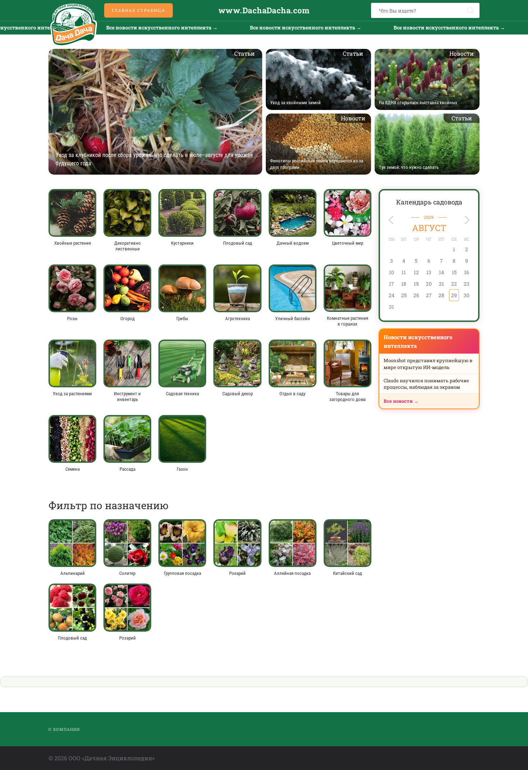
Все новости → (401, 401)
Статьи (244, 53)
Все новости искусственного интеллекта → (136, 27)
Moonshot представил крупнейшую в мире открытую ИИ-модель (428, 363)
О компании (64, 729)
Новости (461, 53)
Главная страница (138, 10)
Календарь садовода (429, 202)
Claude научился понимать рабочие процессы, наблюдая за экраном (426, 383)
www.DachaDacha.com (264, 10)
